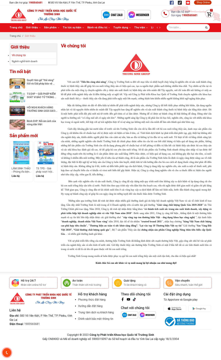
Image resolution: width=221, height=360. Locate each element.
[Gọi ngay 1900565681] (7, 352)
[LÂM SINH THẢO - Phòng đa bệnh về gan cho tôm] (21, 152)
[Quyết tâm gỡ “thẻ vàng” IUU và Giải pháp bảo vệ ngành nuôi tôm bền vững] (17, 83)
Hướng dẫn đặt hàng (90, 306)
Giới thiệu (32, 27)
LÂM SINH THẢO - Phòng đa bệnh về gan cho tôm (21, 172)
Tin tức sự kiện (72, 27)
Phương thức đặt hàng (91, 299)
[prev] (158, 27)
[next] (160, 27)
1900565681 (35, 2)
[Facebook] (173, 2)
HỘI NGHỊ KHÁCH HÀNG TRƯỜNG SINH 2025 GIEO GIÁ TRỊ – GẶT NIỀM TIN (41, 111)
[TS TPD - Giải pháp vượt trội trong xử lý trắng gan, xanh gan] (45, 152)
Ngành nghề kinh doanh (24, 61)
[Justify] (206, 27)
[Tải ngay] (176, 308)
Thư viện (139, 27)
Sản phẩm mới (23, 135)
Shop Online (203, 2)
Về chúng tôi (19, 55)
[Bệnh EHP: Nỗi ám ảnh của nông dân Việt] (17, 124)
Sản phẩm (50, 27)
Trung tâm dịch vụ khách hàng (96, 312)
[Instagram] (134, 300)
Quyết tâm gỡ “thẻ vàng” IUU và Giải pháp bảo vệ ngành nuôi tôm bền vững (41, 83)
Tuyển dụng (120, 27)
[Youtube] (189, 2)
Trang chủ (15, 27)
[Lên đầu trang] (211, 340)
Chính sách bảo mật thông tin (95, 318)
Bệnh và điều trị (97, 27)
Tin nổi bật (20, 71)
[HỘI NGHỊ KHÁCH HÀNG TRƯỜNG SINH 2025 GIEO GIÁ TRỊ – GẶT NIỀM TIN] (17, 110)
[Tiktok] (181, 2)
